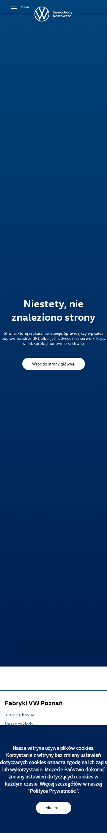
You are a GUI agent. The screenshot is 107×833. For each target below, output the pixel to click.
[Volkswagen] (53, 14)
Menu (25, 6)
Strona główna (19, 714)
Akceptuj (54, 807)
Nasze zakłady (19, 723)
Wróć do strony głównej (53, 364)
